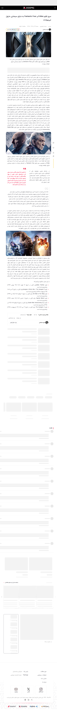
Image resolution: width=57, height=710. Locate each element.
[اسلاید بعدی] (2, 597)
